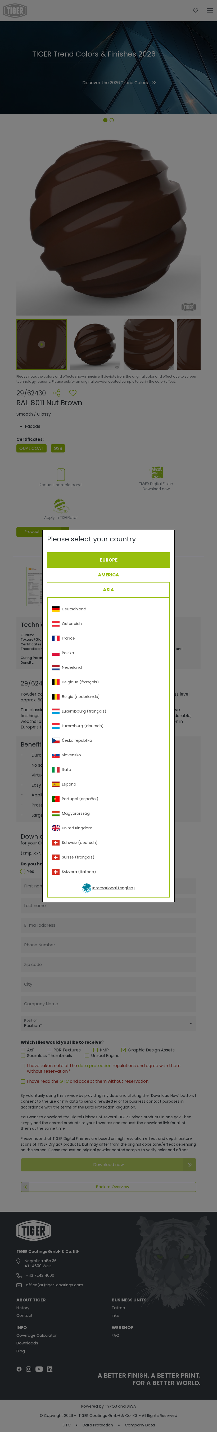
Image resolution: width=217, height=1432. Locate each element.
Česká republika (77, 740)
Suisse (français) (78, 857)
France (68, 638)
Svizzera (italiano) (79, 871)
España (69, 784)
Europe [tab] (108, 560)
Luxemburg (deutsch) (83, 725)
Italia (66, 769)
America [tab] (108, 575)
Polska (68, 652)
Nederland (72, 667)
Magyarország (76, 813)
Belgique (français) (80, 682)
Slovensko (71, 755)
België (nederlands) (81, 696)
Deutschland (74, 609)
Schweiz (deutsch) (80, 842)
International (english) (113, 888)
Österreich (72, 623)
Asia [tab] (108, 589)
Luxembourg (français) (84, 711)
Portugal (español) (80, 798)
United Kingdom (77, 828)
